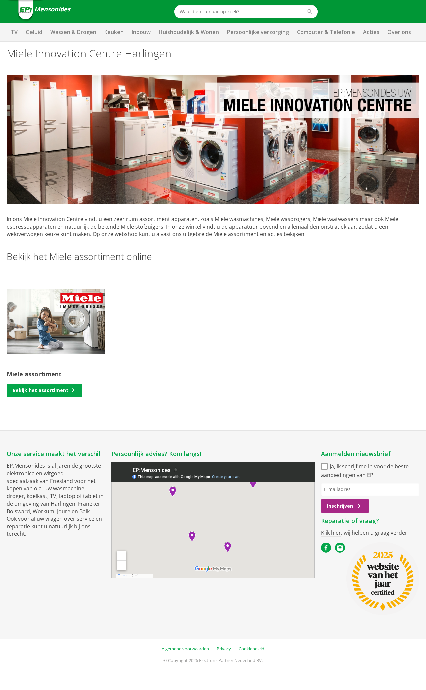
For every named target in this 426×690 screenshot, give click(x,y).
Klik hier (331, 532)
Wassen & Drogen (73, 32)
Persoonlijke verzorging (258, 32)
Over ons (399, 32)
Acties (371, 32)
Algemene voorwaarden (185, 649)
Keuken (114, 32)
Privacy (224, 649)
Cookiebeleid (251, 649)
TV (14, 32)
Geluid (34, 32)
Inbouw (141, 32)
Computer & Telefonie (326, 32)
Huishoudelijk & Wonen (189, 32)
